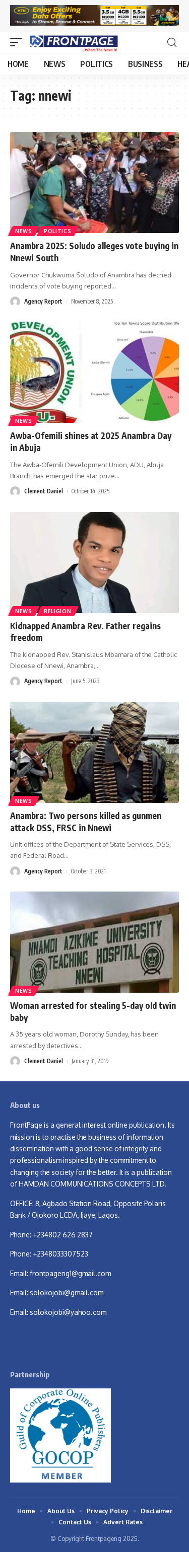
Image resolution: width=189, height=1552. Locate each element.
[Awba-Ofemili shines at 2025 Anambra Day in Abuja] (94, 372)
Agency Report (43, 301)
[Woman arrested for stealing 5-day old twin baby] (94, 942)
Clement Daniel (43, 491)
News (23, 231)
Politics (58, 231)
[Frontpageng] (72, 42)
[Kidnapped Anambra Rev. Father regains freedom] (94, 562)
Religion (58, 611)
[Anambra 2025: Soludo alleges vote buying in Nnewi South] (94, 182)
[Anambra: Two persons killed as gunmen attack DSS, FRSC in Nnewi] (94, 752)
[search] (172, 42)
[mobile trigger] (18, 42)
